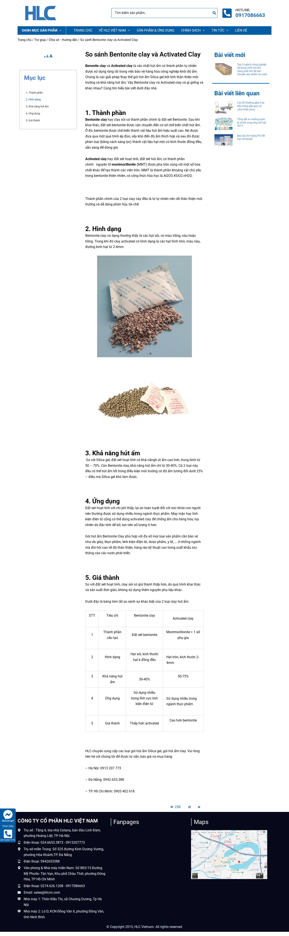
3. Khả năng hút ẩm (37, 106)
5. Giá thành (33, 120)
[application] (59, 30)
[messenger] (8, 814)
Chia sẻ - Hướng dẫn (63, 40)
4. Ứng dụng (33, 113)
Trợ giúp (40, 40)
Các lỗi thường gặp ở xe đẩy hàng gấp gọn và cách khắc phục (250, 106)
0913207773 (7, 840)
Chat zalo (8, 826)
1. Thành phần (34, 92)
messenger (8, 820)
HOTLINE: (242, 10)
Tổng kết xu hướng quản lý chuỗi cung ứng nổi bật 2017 (251, 122)
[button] (189, 807)
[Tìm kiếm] (214, 13)
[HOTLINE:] (227, 13)
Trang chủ (24, 40)
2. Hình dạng (33, 99)
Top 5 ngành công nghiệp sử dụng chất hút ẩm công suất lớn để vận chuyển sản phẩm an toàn (252, 69)
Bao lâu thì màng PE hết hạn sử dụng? (251, 137)
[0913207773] (8, 834)
